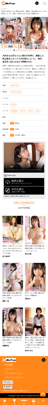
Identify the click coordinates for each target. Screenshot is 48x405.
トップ (3, 9)
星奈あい (28, 298)
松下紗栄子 (6, 256)
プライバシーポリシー (14, 377)
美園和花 (5, 345)
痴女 (38, 111)
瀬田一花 (5, 301)
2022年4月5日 (16, 92)
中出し (31, 111)
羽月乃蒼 (28, 254)
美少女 (23, 111)
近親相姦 (14, 111)
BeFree (13, 104)
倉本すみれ (15, 85)
